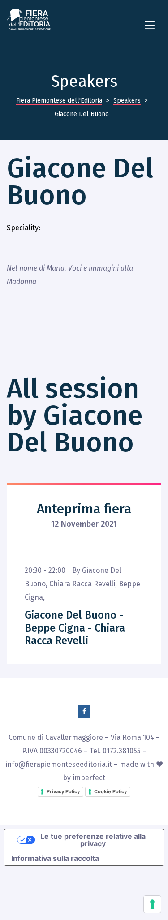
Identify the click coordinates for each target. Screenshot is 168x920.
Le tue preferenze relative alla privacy (93, 840)
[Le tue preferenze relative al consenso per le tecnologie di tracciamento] (152, 904)
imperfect (89, 778)
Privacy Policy (63, 791)
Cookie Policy (110, 791)
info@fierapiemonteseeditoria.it (58, 764)
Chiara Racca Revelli (82, 584)
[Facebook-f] (84, 711)
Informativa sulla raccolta (55, 858)
